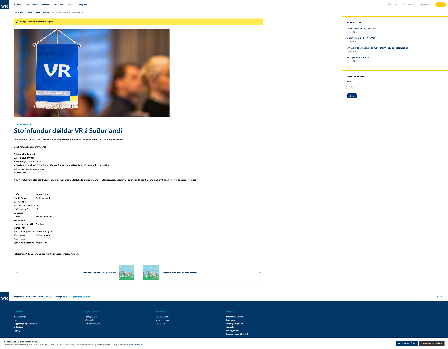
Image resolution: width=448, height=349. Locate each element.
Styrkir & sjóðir (32, 4)
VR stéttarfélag (19, 13)
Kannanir (45, 4)
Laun (16, 320)
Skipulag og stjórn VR (234, 323)
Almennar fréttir (49, 13)
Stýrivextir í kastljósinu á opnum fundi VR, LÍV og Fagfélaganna (377, 47)
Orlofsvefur (411, 4)
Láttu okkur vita (232, 320)
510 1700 (47, 296)
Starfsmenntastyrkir (92, 323)
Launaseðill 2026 (162, 316)
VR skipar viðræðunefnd (358, 57)
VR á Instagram (442, 296)
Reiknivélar (58, 4)
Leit (442, 4)
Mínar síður (426, 4)
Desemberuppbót (162, 320)
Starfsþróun (82, 4)
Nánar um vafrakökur (136, 345)
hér (108, 165)
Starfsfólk (230, 327)
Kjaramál (17, 4)
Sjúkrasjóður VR (91, 316)
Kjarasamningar (20, 316)
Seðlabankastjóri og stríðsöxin (361, 28)
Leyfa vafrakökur (407, 343)
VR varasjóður (90, 320)
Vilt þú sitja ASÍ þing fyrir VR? (360, 38)
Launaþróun (160, 323)
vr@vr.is (65, 296)
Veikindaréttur (19, 327)
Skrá (352, 96)
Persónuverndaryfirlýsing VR (237, 334)
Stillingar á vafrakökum (431, 343)
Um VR (70, 4)
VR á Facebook (438, 296)
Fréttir (37, 13)
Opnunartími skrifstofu (81, 296)
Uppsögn (17, 330)
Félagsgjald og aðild (234, 330)
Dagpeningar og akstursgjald (25, 323)
